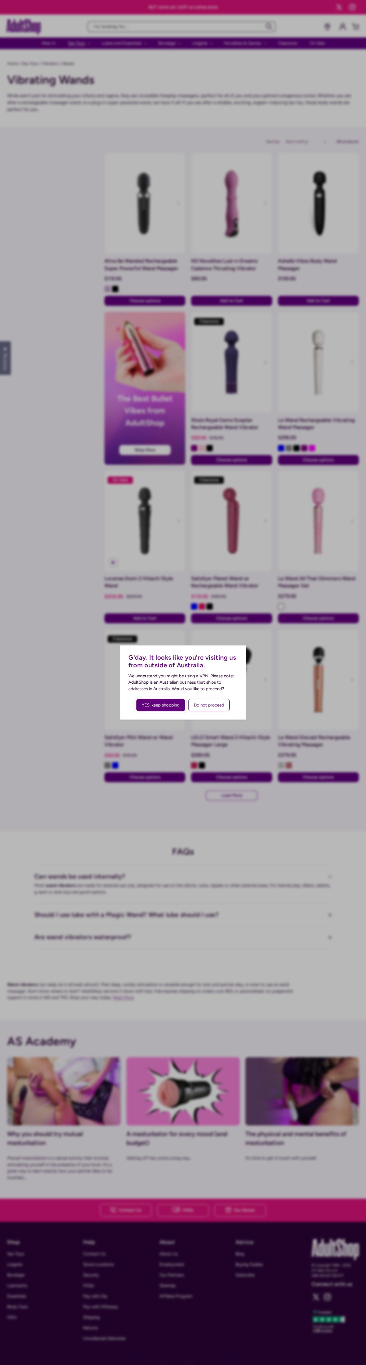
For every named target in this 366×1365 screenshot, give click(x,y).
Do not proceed (209, 705)
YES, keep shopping (161, 705)
